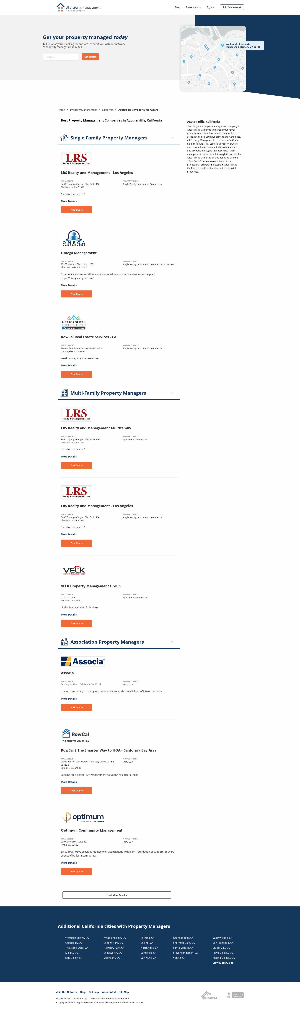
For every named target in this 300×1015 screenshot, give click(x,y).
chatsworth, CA (112, 952)
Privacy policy (63, 998)
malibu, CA (71, 952)
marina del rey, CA (224, 957)
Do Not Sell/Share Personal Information (109, 998)
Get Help (94, 992)
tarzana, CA (147, 938)
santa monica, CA (183, 947)
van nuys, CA (148, 957)
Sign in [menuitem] (211, 7)
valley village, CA (222, 938)
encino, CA (147, 942)
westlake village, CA (77, 938)
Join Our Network (66, 992)
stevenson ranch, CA (185, 952)
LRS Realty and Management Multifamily (96, 428)
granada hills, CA (183, 938)
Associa (67, 672)
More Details (69, 201)
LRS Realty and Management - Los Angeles (97, 172)
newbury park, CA (113, 947)
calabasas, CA (73, 942)
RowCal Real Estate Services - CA (88, 336)
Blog (83, 992)
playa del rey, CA (223, 952)
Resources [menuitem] (192, 7)
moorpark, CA (111, 957)
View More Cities (223, 962)
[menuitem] (232, 7)
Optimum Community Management (91, 830)
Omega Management (79, 252)
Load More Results (117, 895)
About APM (109, 992)
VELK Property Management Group (91, 586)
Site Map (124, 992)
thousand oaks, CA (76, 947)
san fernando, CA (223, 942)
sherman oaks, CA (184, 942)
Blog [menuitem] (177, 7)
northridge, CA (149, 947)
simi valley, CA (73, 957)
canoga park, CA (113, 942)
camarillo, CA (148, 952)
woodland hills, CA (114, 938)
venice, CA (179, 957)
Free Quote (77, 209)
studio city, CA (221, 947)
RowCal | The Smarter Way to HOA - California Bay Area (109, 750)
